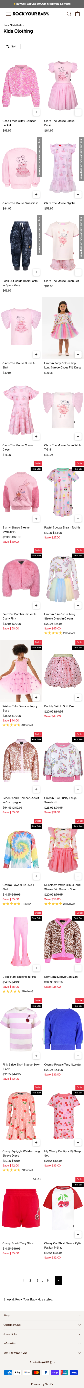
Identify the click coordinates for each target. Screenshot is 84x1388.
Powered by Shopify (42, 1384)
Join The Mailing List (15, 1352)
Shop (6, 1315)
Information (9, 1343)
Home (6, 25)
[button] (77, 13)
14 (48, 1280)
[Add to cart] (36, 112)
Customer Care (12, 1325)
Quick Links (10, 1334)
